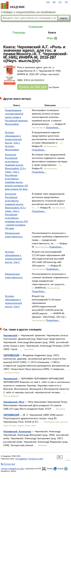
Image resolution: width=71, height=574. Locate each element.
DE (54, 2)
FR (66, 2)
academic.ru (13, 5)
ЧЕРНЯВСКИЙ (11, 355)
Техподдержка (21, 459)
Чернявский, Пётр (13, 402)
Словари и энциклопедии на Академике (28, 12)
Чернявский (10, 335)
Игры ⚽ (52, 38)
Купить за (32, 87)
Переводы (19, 32)
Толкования (35, 26)
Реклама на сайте (35, 459)
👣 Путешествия (8, 464)
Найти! (63, 18)
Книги (52, 32)
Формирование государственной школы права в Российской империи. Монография (16, 117)
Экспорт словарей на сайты (12, 469)
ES (60, 2)
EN (48, 2)
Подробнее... (53, 127)
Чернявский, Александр (17, 431)
